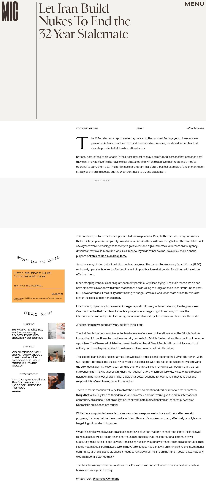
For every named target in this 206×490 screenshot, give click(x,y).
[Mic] (10, 11)
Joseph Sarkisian (88, 128)
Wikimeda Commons (106, 478)
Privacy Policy (18, 300)
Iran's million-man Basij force (108, 256)
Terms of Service (54, 298)
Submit (57, 293)
